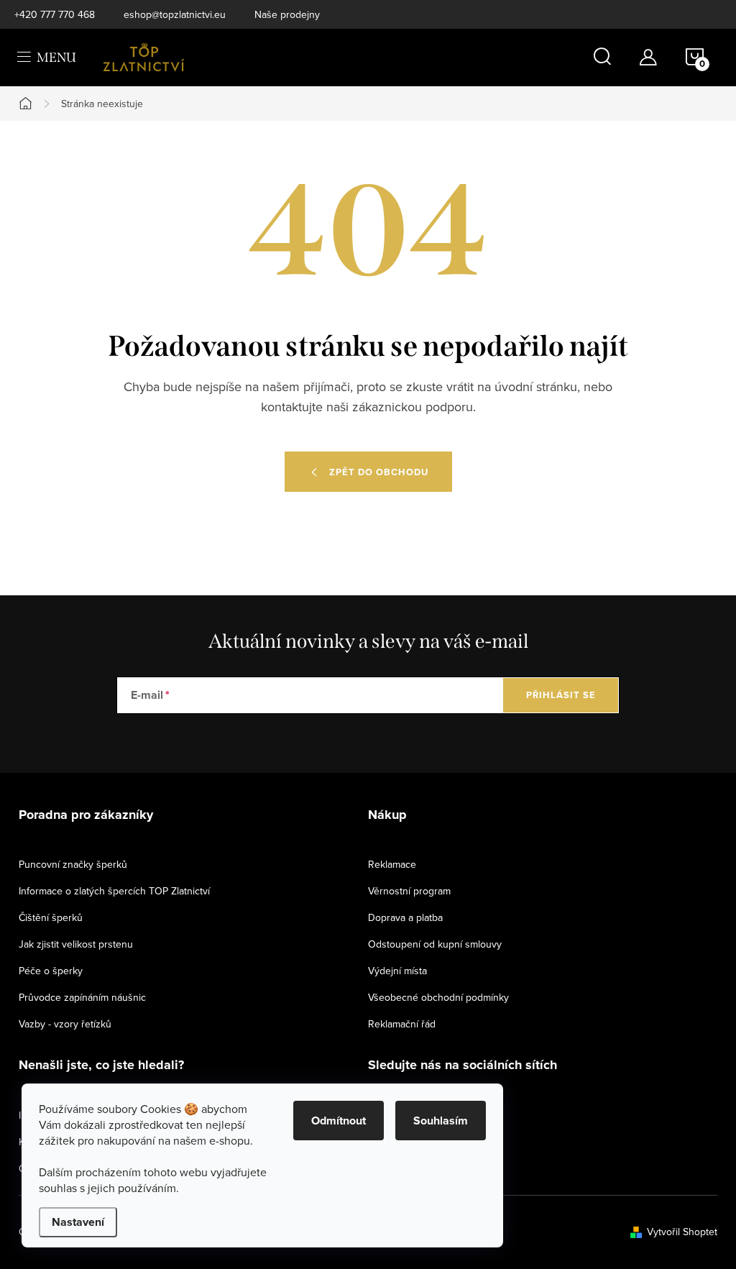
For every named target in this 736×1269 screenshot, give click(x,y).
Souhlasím (440, 1120)
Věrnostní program (409, 891)
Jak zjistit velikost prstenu (76, 944)
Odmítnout (338, 1120)
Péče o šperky (51, 970)
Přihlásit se (561, 695)
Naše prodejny (287, 14)
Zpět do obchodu (378, 472)
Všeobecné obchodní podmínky (438, 997)
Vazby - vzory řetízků (65, 1024)
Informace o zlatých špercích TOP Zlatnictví (114, 891)
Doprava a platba (405, 917)
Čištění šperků (51, 917)
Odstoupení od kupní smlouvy (435, 944)
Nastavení (78, 1222)
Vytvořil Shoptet (682, 1231)
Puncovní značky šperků (73, 864)
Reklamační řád (402, 1024)
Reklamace (392, 864)
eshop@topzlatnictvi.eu (175, 14)
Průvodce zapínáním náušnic (82, 997)
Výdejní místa (397, 970)
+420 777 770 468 (54, 14)
